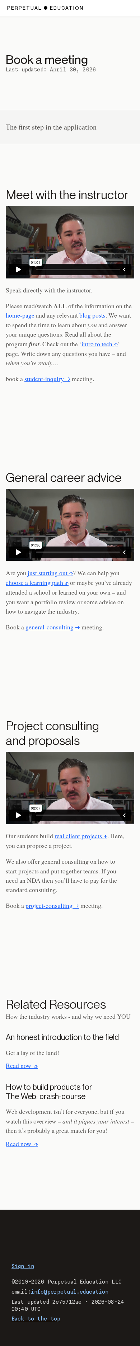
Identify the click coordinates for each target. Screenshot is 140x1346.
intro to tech (96, 343)
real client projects (78, 835)
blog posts (92, 315)
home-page (20, 315)
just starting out (47, 572)
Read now (22, 1065)
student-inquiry (44, 378)
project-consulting (49, 905)
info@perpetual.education (69, 1292)
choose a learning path (34, 582)
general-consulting (49, 627)
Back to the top (35, 1319)
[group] (70, 242)
